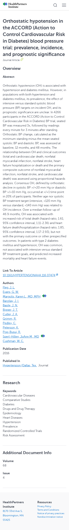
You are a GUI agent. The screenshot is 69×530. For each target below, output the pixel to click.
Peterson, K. (11, 327)
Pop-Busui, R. (12, 332)
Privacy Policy (44, 506)
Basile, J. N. (10, 305)
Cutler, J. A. (10, 314)
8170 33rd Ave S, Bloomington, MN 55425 (13, 515)
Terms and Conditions (48, 510)
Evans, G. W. (11, 292)
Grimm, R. (9, 318)
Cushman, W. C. (13, 341)
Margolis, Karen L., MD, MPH (21, 296)
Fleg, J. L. (9, 287)
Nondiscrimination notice (50, 517)
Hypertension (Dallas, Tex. (20, 365)
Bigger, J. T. (10, 310)
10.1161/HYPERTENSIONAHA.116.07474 (29, 275)
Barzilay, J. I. (11, 301)
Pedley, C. (9, 323)
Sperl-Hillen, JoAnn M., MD (21, 336)
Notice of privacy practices (50, 513)
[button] (55, 5)
